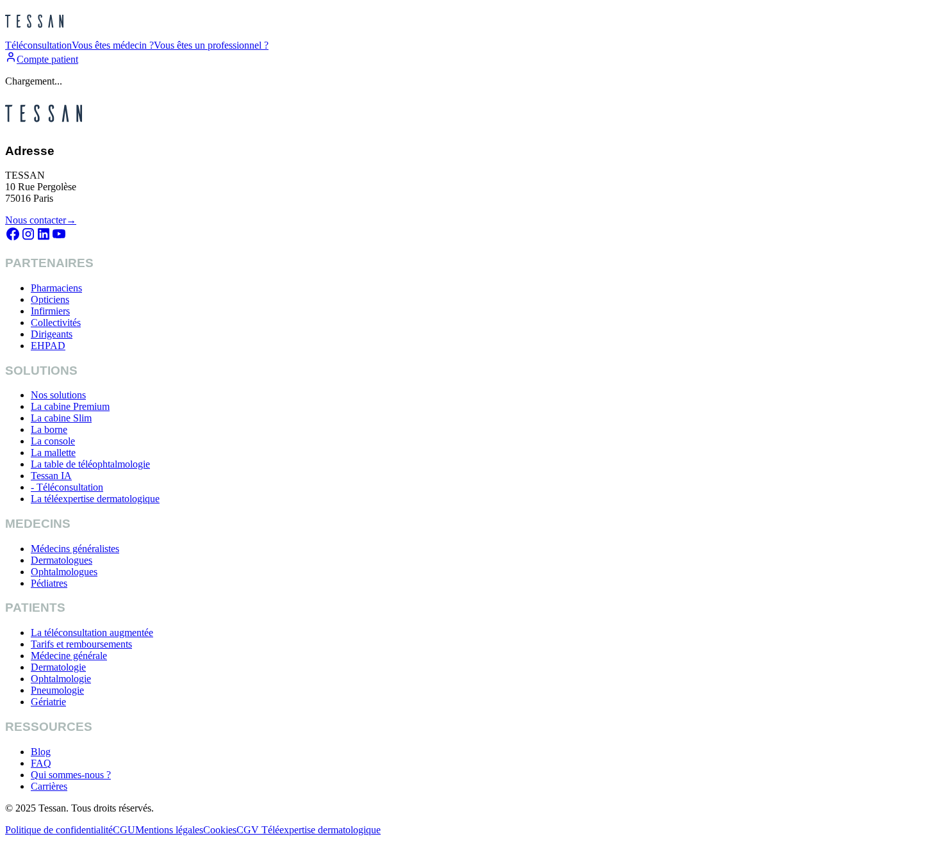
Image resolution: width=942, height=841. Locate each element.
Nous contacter (40, 220)
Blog (41, 751)
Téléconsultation (38, 45)
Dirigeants (51, 334)
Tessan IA (51, 475)
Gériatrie (48, 701)
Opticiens (50, 299)
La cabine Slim (61, 417)
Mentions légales (169, 829)
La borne (49, 429)
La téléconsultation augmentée (92, 632)
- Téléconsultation (67, 487)
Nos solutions (58, 394)
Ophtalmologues (64, 571)
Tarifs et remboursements (81, 644)
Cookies (219, 829)
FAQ (41, 763)
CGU (124, 829)
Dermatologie (58, 667)
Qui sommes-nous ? (71, 774)
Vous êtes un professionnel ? (211, 45)
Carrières (49, 786)
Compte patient (47, 59)
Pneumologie (57, 690)
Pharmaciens (56, 287)
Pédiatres (49, 583)
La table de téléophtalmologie (90, 464)
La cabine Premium (70, 406)
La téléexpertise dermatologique (95, 498)
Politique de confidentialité (59, 829)
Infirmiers (50, 311)
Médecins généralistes (75, 548)
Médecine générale (69, 655)
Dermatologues (61, 560)
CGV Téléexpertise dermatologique (308, 829)
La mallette (53, 452)
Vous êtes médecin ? (113, 45)
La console (53, 441)
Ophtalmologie (61, 678)
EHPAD (48, 345)
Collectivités (56, 322)
